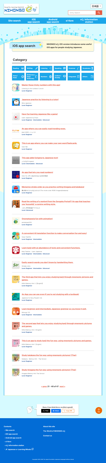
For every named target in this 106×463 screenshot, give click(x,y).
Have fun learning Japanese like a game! (40, 114)
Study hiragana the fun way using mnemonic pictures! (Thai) (49, 370)
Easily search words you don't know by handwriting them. (47, 262)
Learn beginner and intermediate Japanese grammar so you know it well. (54, 309)
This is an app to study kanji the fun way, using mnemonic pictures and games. (57, 341)
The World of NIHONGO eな (54, 431)
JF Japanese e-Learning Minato (18, 449)
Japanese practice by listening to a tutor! (40, 99)
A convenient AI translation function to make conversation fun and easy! (54, 233)
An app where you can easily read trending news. (44, 129)
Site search (14, 20)
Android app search (53, 20)
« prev (44, 386)
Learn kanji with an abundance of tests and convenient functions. (51, 248)
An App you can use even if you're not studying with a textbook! (50, 294)
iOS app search (34, 20)
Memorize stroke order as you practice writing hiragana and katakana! (53, 187)
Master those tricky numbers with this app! (41, 85)
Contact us (47, 436)
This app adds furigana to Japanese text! (40, 158)
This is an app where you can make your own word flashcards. (49, 143)
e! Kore (69, 20)
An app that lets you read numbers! (37, 172)
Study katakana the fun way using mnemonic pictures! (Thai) (49, 355)
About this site (49, 426)
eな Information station (89, 20)
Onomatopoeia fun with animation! (37, 219)
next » (62, 386)
